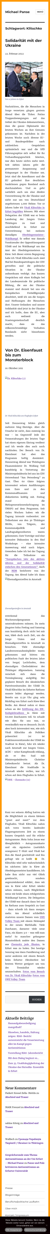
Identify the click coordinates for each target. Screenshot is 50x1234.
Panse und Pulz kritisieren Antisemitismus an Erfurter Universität (24, 1167)
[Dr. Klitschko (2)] (25, 395)
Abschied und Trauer (16, 1097)
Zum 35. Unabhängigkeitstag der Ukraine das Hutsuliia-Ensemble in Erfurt (26, 1067)
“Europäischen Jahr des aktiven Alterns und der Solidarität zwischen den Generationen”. (25, 563)
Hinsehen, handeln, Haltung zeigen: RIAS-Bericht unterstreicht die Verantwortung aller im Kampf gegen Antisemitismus (26, 1040)
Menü (40, 12)
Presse (9, 1188)
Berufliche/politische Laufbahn (22, 1201)
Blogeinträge (12, 1195)
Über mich (11, 1208)
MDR (14, 570)
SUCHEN (37, 999)
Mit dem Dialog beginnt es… (23, 1058)
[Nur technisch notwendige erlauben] (46, 1225)
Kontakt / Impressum (17, 1215)
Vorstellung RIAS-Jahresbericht (25, 1053)
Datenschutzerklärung (35, 1230)
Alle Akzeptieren (13, 1230)
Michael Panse (17, 12)
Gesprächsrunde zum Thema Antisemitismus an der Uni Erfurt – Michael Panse (24, 1159)
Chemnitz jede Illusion (25, 944)
